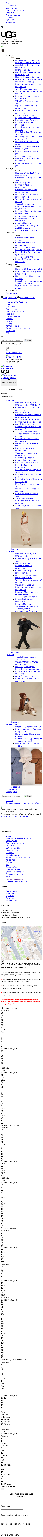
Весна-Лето (11, 789)
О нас (8, 3)
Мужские (10, 551)
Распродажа (11, 791)
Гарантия (10, 314)
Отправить (14, 1535)
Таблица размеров (14, 879)
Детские (10, 654)
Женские (10, 400)
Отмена (4, 1535)
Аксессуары (11, 724)
